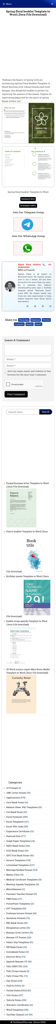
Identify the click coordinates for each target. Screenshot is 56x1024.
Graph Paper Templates (18, 841)
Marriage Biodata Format (19, 870)
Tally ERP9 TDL (14, 966)
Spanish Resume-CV (16, 961)
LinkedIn (19, 324)
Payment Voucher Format (19, 894)
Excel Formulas (14, 816)
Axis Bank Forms (15, 802)
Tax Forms (11, 980)
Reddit (29, 324)
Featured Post (13, 836)
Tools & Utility (13, 985)
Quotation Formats (16, 918)
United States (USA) (16, 990)
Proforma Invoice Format (19, 913)
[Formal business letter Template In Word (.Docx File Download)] (21, 526)
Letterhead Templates (17, 865)
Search (45, 411)
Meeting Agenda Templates (20, 884)
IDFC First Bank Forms (17, 855)
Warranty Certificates (17, 1005)
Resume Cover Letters (17, 932)
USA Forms (12, 995)
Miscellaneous (13, 889)
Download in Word (28, 199)
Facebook (35, 320)
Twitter (46, 320)
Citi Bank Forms (14, 812)
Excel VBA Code (14, 826)
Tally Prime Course (16, 971)
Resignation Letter (16, 927)
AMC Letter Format (16, 792)
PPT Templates (14, 908)
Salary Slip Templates (17, 942)
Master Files (12, 874)
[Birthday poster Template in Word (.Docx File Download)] (37, 616)
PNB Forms (12, 898)
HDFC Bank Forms (15, 845)
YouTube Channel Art (17, 1014)
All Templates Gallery (28, 206)
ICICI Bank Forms (15, 850)
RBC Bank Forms (14, 923)
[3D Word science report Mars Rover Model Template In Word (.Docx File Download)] (21, 712)
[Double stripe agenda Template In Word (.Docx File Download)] (21, 664)
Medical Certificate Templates (22, 879)
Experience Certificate (18, 831)
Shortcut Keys (13, 956)
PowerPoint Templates (18, 903)
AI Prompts (12, 788)
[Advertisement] (28, 49)
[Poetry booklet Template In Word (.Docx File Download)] (34, 571)
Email (38, 324)
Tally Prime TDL (14, 976)
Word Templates (14, 1009)
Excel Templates (15, 821)
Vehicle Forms (13, 1000)
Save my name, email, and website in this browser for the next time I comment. (29, 373)
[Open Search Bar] (52, 4)
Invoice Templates (16, 860)
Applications (13, 797)
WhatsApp (24, 320)
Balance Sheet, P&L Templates (22, 807)
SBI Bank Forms (14, 947)
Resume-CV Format (16, 937)
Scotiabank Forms (15, 951)
